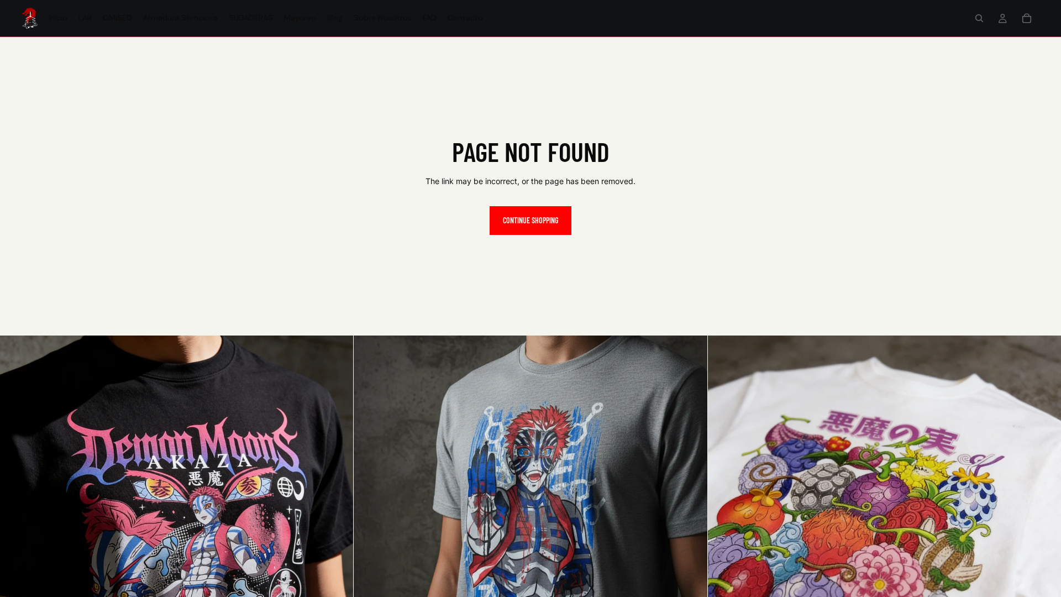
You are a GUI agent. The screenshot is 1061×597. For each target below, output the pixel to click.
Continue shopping (530, 220)
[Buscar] (979, 18)
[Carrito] (1027, 18)
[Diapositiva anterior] (16, 512)
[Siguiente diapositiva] (336, 512)
